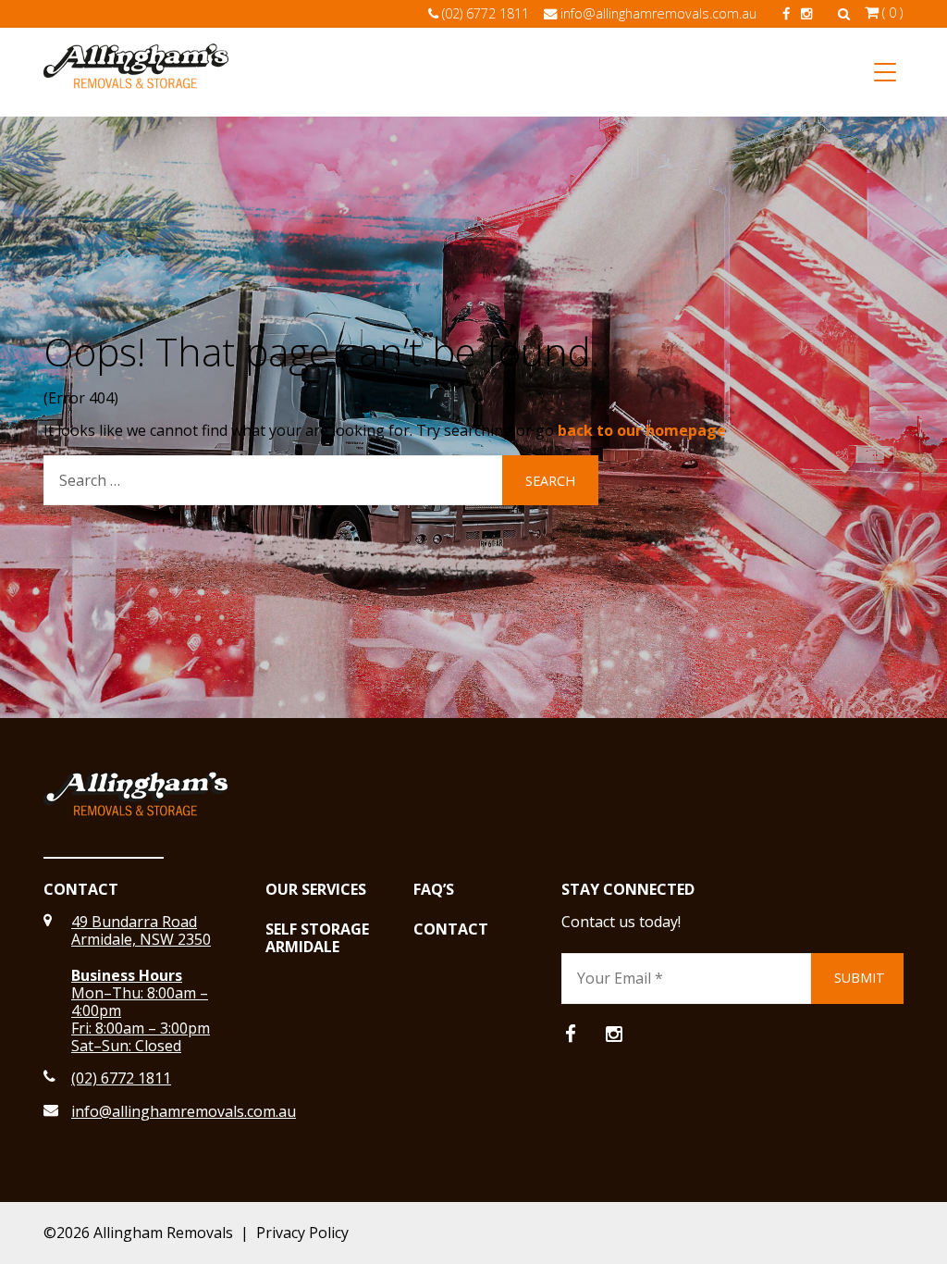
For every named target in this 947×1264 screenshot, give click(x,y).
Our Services (315, 889)
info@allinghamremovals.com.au (658, 13)
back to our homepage (642, 430)
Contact (450, 929)
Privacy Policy (302, 1232)
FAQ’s (433, 889)
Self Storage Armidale (317, 938)
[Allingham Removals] (135, 72)
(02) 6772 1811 (485, 13)
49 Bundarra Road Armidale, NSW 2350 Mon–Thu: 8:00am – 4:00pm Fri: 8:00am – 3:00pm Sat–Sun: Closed (141, 983)
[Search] (844, 13)
